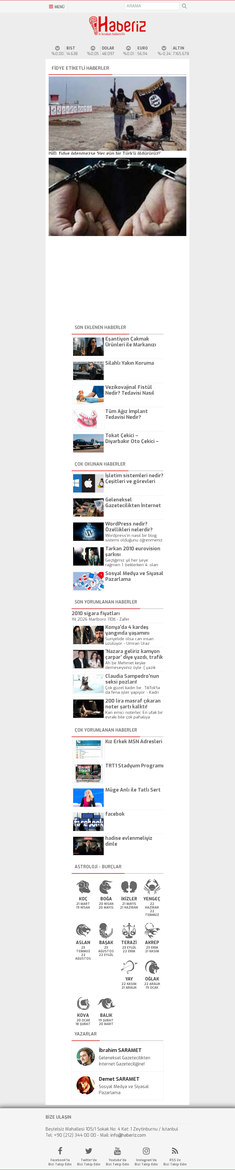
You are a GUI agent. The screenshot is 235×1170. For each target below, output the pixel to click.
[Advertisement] (117, 280)
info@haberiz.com (128, 1135)
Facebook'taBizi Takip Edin (60, 1162)
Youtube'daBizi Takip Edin (117, 1162)
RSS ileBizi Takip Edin (175, 1162)
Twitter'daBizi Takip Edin (88, 1162)
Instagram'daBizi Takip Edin (146, 1162)
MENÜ (59, 7)
